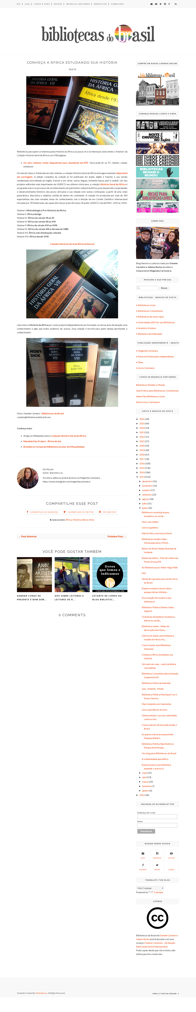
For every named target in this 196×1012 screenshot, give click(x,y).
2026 (142, 419)
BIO (19, 4)
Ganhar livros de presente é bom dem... (32, 597)
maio (144, 772)
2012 (142, 795)
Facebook (143, 869)
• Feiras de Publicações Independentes (155, 356)
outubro (146, 490)
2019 (142, 450)
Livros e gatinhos (150, 527)
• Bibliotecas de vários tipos (150, 316)
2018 (142, 454)
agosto (145, 499)
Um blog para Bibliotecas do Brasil (159, 753)
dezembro (147, 481)
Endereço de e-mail (146, 813)
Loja (27, 4)
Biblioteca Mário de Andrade (156, 683)
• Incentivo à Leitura (146, 328)
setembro (147, 494)
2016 (142, 463)
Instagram (157, 858)
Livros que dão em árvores (154, 709)
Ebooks (58, 4)
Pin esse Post (110, 512)
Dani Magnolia (53, 473)
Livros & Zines (42, 4)
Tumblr (171, 869)
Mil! (144, 573)
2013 (142, 476)
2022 (142, 436)
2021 (142, 441)
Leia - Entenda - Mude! (153, 688)
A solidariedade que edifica (155, 759)
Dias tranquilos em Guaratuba (156, 704)
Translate (158, 892)
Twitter (157, 869)
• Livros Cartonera (145, 368)
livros (91, 519)
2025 (142, 423)
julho (144, 503)
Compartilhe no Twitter (81, 512)
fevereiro (146, 786)
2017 (142, 459)
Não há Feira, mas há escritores (157, 533)
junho (145, 508)
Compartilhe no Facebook (44, 512)
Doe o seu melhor (150, 521)
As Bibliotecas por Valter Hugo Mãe (159, 567)
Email (143, 858)
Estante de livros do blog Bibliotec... (107, 597)
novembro (147, 485)
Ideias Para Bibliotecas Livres (150, 396)
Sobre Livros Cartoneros (148, 402)
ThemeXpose (41, 993)
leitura (85, 519)
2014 (142, 472)
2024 (142, 427)
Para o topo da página (165, 993)
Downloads (117, 4)
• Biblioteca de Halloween (149, 333)
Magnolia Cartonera (78, 4)
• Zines (139, 362)
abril (144, 777)
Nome (140, 821)
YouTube (171, 858)
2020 (142, 445)
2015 (142, 467)
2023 (142, 432)
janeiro (145, 790)
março (145, 781)
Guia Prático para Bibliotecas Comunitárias (157, 390)
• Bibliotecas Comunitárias (149, 310)
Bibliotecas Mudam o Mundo (150, 384)
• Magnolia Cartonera (147, 350)
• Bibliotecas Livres (146, 305)
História (77, 519)
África (69, 519)
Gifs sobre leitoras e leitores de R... (69, 597)
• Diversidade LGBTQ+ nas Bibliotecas (155, 322)
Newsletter (100, 4)
